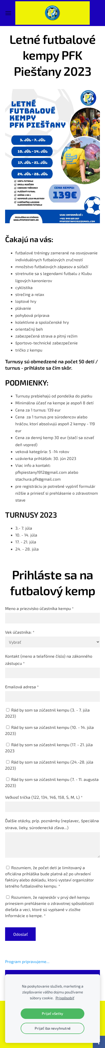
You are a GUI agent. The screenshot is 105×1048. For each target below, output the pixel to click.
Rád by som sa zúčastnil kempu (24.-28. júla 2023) (49, 764)
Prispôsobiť (65, 998)
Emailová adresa (22, 686)
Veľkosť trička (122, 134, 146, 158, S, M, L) (44, 797)
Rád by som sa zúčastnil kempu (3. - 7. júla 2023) (47, 712)
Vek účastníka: (19, 632)
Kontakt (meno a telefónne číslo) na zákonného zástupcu (48, 659)
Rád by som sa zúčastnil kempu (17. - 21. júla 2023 (49, 747)
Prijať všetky (52, 1013)
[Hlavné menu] (8, 13)
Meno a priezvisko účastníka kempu (39, 608)
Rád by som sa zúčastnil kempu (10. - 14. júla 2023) (49, 730)
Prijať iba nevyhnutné (53, 1028)
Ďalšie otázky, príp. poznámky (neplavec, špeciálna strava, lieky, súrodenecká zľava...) (52, 824)
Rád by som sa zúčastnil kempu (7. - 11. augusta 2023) (52, 782)
